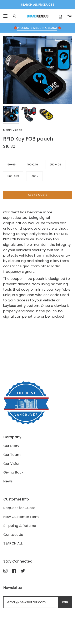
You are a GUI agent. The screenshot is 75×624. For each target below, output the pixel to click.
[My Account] (60, 16)
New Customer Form (21, 516)
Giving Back (13, 472)
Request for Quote (19, 507)
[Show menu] (5, 16)
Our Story (11, 445)
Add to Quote (38, 195)
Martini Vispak (12, 130)
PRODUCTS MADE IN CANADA (37, 28)
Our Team (12, 454)
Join (65, 601)
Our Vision (11, 463)
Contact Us (13, 534)
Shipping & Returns (19, 525)
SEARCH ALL (12, 543)
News (8, 481)
